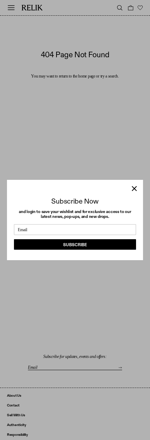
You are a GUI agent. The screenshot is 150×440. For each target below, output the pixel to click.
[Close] (134, 188)
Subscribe (75, 245)
